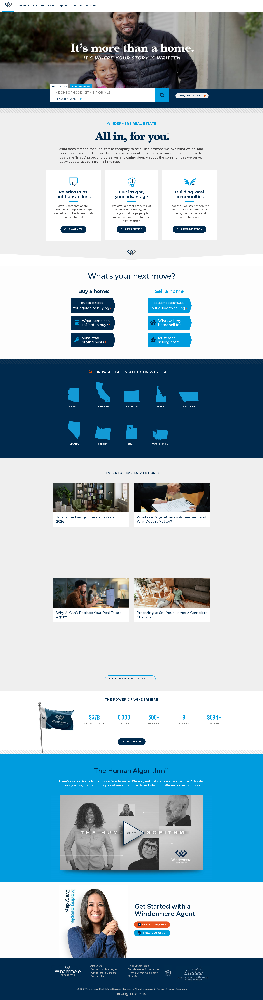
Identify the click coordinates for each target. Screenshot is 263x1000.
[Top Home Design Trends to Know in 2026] (91, 497)
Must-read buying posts (93, 340)
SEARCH (24, 5)
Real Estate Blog (138, 965)
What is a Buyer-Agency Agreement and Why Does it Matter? (171, 519)
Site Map (133, 976)
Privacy (170, 989)
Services (90, 5)
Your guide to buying (91, 308)
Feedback (181, 989)
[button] (73, 229)
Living (51, 5)
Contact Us (97, 976)
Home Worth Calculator (143, 972)
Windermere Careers (103, 972)
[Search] (162, 95)
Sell (42, 5)
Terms (160, 989)
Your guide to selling (168, 308)
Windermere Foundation (143, 969)
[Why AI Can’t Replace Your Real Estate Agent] (91, 592)
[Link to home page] (8, 6)
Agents (63, 5)
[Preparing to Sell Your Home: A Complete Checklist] (172, 592)
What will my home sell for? (170, 323)
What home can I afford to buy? (96, 323)
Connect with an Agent (104, 969)
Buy (35, 5)
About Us (76, 5)
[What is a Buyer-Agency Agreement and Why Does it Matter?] (172, 497)
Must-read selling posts (169, 340)
